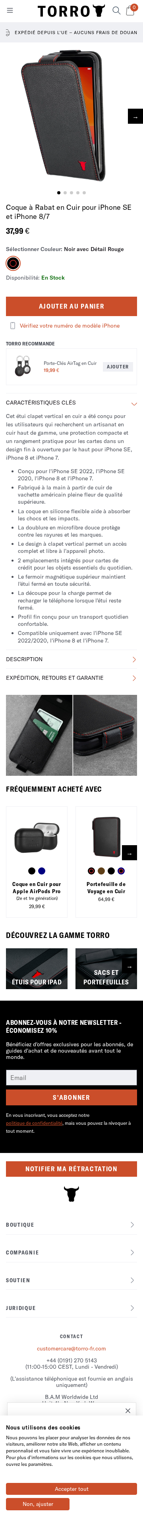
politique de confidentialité (34, 1123)
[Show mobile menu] (10, 12)
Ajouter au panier (71, 306)
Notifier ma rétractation (71, 1169)
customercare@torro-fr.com (71, 1348)
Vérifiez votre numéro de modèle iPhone (70, 325)
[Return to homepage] (71, 11)
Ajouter (118, 367)
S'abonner (71, 1097)
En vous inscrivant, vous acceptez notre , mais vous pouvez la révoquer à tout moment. (68, 1123)
